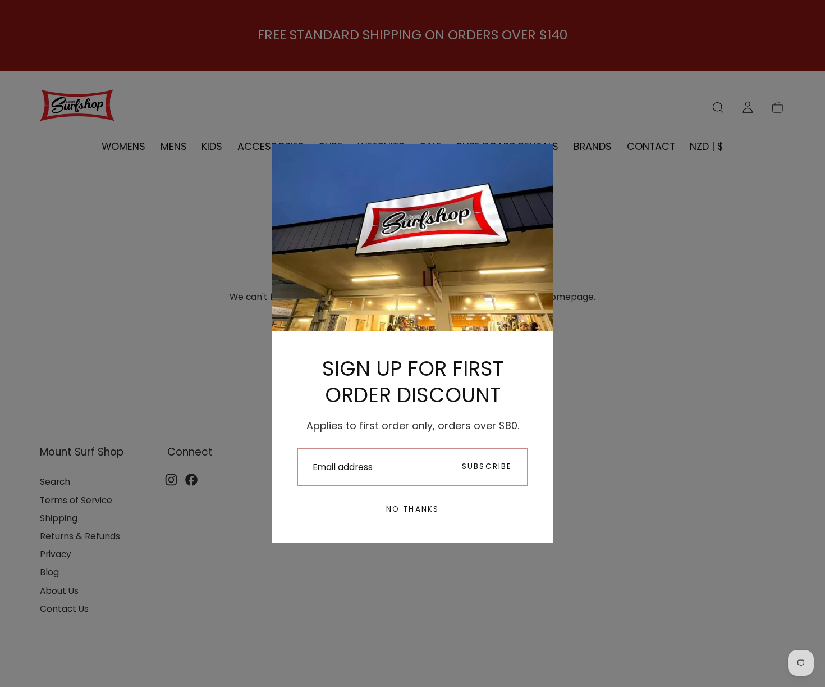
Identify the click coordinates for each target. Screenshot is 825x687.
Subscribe (487, 466)
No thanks (412, 509)
